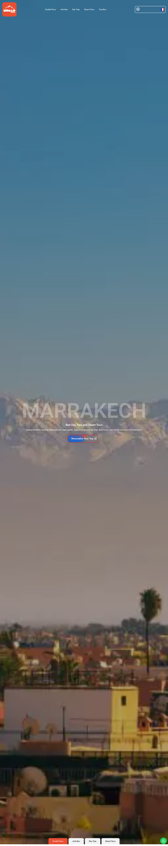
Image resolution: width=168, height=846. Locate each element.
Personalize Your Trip (82, 438)
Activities (64, 9)
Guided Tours (50, 9)
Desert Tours (89, 9)
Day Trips (76, 9)
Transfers (102, 9)
